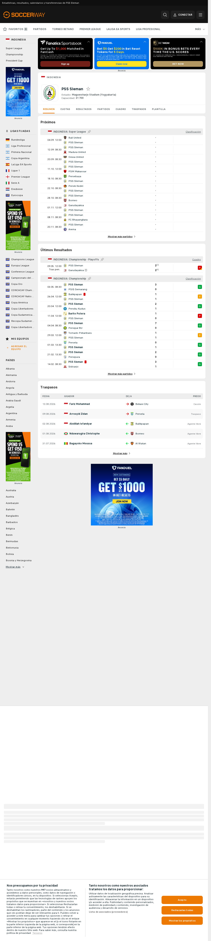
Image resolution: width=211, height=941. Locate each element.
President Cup (14, 60)
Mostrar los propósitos (182, 920)
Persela (139, 414)
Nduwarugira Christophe (84, 433)
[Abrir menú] (200, 15)
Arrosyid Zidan (78, 414)
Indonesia (54, 77)
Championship (14, 54)
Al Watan (140, 443)
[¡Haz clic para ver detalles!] (121, 140)
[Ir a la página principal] (31, 15)
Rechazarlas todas (182, 910)
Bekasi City (141, 404)
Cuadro (121, 109)
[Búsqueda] (165, 15)
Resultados (83, 109)
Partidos (103, 109)
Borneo (139, 433)
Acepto (182, 899)
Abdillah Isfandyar (80, 423)
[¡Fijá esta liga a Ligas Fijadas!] (89, 131)
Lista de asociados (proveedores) (108, 911)
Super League (14, 48)
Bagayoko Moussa (80, 443)
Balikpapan (142, 423)
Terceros (37, 933)
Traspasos (139, 109)
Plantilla (158, 109)
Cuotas (65, 109)
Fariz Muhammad (79, 404)
